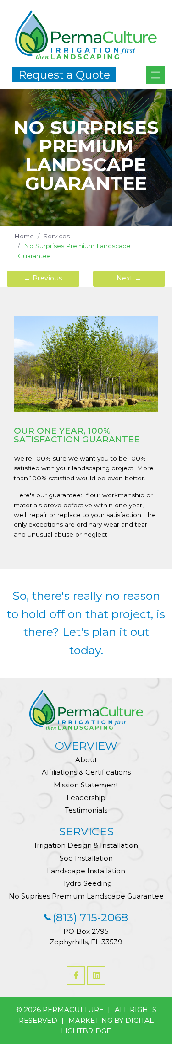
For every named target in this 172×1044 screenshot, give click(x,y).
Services (57, 236)
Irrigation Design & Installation (86, 845)
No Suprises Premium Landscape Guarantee (86, 896)
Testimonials (86, 810)
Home (24, 236)
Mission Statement (86, 784)
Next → (129, 278)
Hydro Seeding (86, 883)
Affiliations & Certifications (86, 772)
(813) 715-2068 (90, 917)
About (86, 759)
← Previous (43, 278)
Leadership (86, 797)
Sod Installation (86, 858)
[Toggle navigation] (155, 75)
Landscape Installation (86, 870)
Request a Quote (64, 74)
